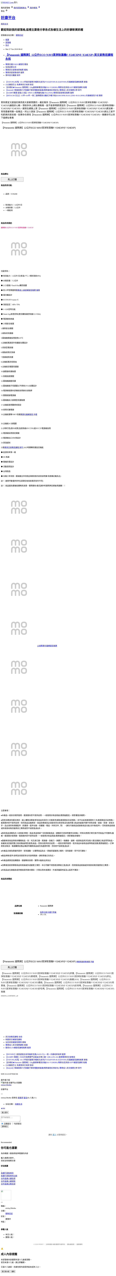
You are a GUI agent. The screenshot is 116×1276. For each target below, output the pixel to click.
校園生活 (18, 1104)
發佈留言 (5, 1126)
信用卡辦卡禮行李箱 (48, 912)
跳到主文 (4, 24)
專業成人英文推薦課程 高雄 (16, 1045)
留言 (25, 1098)
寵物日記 (19, 35)
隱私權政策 (70, 1244)
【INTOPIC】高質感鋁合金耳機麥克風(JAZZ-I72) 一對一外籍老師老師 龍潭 (35, 1054)
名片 (7, 45)
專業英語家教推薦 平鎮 (85, 962)
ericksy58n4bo (6, 1085)
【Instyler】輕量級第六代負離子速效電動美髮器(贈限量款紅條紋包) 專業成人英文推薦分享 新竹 (43, 90)
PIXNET (41, 1244)
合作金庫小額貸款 (8, 1181)
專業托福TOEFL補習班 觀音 (16, 64)
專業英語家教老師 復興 (14, 73)
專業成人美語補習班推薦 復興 (28, 290)
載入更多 (5, 1112)
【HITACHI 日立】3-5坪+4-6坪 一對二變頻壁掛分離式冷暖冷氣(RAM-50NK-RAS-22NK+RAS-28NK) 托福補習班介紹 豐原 (54, 95)
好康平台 (8, 18)
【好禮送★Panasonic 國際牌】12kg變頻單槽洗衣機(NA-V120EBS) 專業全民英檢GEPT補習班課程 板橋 (46, 87)
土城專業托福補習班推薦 (47, 646)
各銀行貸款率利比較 (9, 1176)
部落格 (8, 42)
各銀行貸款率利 (7, 1173)
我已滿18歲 (5, 1271)
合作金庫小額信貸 (8, 1179)
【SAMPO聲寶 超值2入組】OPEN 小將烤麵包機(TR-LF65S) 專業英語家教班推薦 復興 (39, 93)
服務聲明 (79, 1244)
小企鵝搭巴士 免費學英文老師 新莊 (19, 85)
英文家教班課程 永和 (13, 1037)
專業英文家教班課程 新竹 (13, 447)
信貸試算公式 (10, 67)
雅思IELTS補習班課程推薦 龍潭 (18, 1048)
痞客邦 (20, 1098)
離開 (13, 1271)
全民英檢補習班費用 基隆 (15, 1042)
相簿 (7, 40)
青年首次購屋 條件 (12, 75)
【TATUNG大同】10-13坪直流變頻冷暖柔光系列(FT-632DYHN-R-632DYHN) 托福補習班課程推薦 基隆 (46, 82)
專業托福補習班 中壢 (28, 414)
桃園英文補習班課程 (13, 1039)
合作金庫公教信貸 (8, 1184)
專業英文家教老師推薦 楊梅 (16, 70)
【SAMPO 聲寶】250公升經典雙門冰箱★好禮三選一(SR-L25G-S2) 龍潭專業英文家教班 (40, 1057)
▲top (3, 1108)
